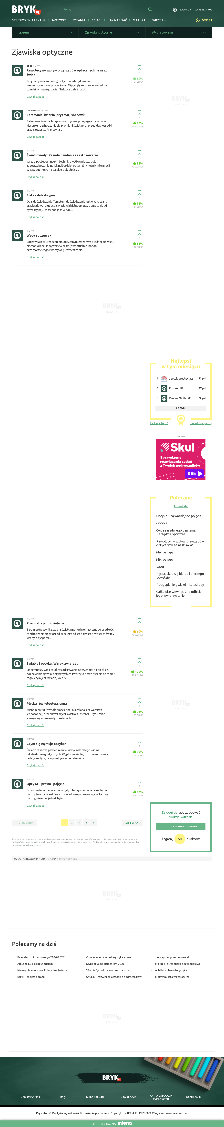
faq (63, 1097)
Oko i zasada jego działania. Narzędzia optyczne (176, 532)
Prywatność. (44, 1113)
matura (139, 20)
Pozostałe (181, 506)
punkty (173, 817)
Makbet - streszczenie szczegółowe (178, 963)
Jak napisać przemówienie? (172, 957)
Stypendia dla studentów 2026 (105, 963)
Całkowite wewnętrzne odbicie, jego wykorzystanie (179, 593)
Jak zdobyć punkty (201, 423)
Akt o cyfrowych (161, 1097)
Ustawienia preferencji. (95, 1113)
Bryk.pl (17, 859)
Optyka (161, 523)
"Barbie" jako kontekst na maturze (108, 970)
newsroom (128, 1097)
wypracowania (30, 859)
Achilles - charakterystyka (171, 970)
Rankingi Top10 (159, 423)
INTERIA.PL (131, 1113)
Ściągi (96, 20)
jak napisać (117, 20)
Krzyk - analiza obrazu (31, 976)
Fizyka (53, 859)
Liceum (44, 859)
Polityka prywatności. (66, 1113)
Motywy (59, 20)
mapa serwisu (95, 1097)
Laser (160, 566)
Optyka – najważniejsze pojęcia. (179, 516)
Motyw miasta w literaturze (172, 976)
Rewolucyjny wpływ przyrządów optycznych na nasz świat (180, 543)
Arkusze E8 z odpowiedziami (35, 963)
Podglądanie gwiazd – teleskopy (180, 584)
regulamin (193, 1097)
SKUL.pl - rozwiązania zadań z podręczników (114, 976)
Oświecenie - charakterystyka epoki (108, 957)
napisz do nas (30, 1097)
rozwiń (181, 408)
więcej (157, 20)
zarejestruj (203, 9)
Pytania (78, 20)
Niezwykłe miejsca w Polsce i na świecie (42, 970)
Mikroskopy (164, 552)
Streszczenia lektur (29, 20)
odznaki (187, 817)
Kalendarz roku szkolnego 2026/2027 (41, 957)
